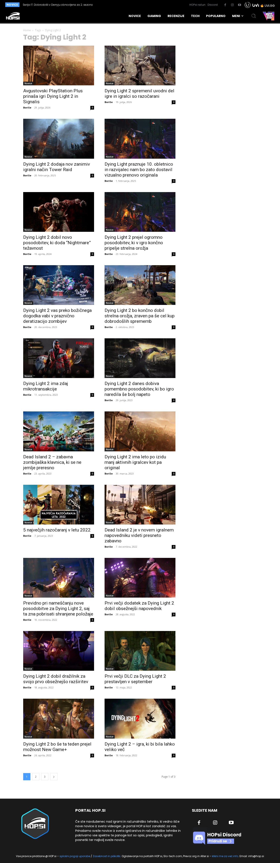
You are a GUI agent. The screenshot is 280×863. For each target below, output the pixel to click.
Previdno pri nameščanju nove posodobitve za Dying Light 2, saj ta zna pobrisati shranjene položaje (58, 608)
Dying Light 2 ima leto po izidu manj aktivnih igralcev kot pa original (135, 462)
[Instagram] (232, 5)
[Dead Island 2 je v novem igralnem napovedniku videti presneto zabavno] (140, 504)
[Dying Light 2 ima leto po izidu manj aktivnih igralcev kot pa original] (140, 431)
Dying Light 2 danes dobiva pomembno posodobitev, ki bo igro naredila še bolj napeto (139, 389)
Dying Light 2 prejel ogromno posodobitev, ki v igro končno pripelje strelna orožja (134, 243)
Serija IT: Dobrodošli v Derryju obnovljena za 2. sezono (58, 5)
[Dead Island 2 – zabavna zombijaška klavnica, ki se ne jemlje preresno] (58, 431)
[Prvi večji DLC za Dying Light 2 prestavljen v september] (140, 651)
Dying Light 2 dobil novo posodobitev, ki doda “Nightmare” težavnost (57, 243)
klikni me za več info (225, 856)
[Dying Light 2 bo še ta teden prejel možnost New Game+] (58, 718)
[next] (132, 4)
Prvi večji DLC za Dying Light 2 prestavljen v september (135, 679)
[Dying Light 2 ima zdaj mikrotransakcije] (58, 358)
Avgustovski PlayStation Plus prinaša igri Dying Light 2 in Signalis (53, 96)
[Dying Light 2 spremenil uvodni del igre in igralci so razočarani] (140, 65)
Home (27, 30)
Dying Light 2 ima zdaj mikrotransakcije (45, 386)
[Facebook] (225, 5)
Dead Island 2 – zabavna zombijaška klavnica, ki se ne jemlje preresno (52, 462)
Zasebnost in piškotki (106, 856)
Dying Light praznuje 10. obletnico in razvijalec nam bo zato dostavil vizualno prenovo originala (139, 170)
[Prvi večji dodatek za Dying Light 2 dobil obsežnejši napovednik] (140, 578)
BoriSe (27, 107)
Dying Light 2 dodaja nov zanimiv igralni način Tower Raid (56, 167)
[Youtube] (239, 5)
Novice (28, 83)
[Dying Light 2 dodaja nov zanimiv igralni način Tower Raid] (58, 138)
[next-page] (54, 776)
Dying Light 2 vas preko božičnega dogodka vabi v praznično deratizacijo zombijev (57, 316)
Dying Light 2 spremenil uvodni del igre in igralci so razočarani (139, 93)
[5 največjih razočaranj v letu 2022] (58, 504)
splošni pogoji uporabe (75, 856)
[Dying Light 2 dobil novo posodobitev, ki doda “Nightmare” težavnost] (58, 212)
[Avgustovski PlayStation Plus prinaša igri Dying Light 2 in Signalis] (58, 65)
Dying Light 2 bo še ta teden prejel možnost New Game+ (57, 746)
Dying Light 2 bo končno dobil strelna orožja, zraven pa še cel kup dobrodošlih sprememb (140, 316)
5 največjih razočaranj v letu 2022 (57, 530)
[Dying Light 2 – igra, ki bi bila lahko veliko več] (140, 718)
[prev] (125, 4)
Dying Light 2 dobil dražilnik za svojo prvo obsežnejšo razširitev (55, 679)
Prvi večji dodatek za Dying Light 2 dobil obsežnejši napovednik (139, 605)
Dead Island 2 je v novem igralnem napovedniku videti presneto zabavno (139, 535)
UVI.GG (270, 5)
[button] (254, 16)
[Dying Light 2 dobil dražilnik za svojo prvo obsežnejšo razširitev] (58, 651)
